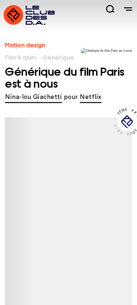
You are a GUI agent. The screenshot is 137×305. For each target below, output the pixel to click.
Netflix (90, 97)
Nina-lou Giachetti (33, 97)
